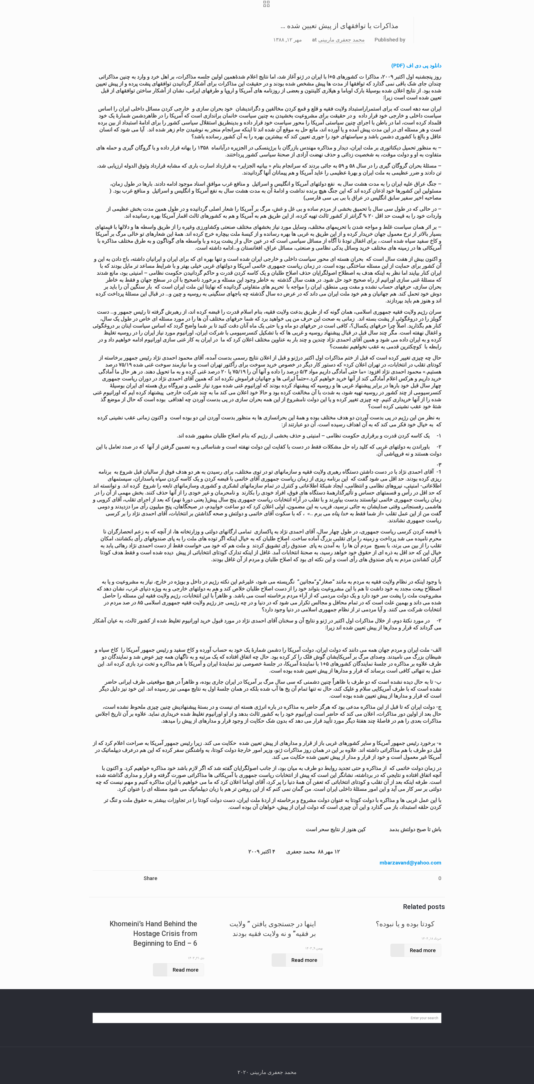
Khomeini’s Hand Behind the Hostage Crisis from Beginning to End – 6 (153, 933)
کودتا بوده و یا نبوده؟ (405, 924)
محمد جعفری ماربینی (341, 39)
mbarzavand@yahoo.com (410, 862)
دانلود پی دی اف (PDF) (416, 65)
